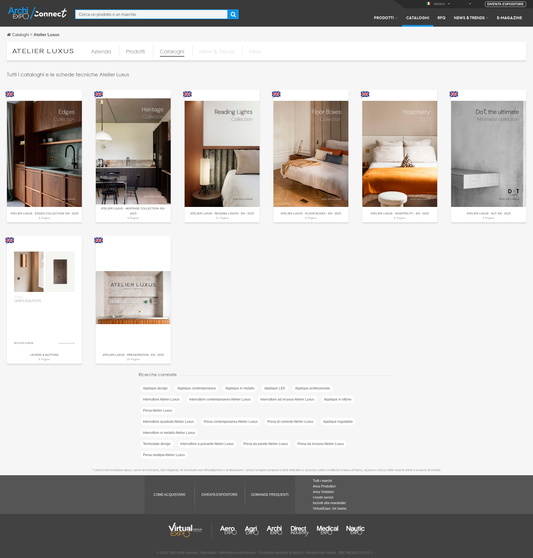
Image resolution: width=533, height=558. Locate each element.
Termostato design (157, 444)
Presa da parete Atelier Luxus (265, 444)
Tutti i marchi (322, 481)
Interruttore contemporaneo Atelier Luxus (220, 399)
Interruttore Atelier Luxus (161, 399)
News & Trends (469, 17)
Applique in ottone (337, 399)
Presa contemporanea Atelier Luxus (231, 422)
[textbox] (151, 14)
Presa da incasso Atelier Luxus (321, 444)
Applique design (155, 388)
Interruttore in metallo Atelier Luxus (169, 433)
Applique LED (274, 388)
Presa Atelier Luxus (157, 410)
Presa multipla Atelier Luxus (164, 455)
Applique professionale (312, 388)
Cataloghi (417, 17)
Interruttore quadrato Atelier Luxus (168, 422)
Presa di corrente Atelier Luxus (290, 422)
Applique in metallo (240, 388)
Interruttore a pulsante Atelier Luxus (207, 444)
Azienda (101, 51)
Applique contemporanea (196, 388)
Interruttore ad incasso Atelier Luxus (287, 399)
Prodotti (384, 17)
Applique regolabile (338, 422)
